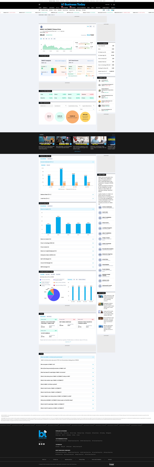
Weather (60, 10)
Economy (67, 433)
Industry (98, 7)
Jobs (79, 435)
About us (44, 459)
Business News (41, 14)
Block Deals (42, 316)
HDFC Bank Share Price (86, 440)
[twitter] (44, 444)
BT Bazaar (57, 0)
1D (41, 38)
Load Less (67, 341)
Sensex (58, 446)
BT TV (57, 7)
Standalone (50, 158)
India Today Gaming (73, 0)
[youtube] (41, 444)
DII (76, 279)
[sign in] (114, 4)
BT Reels (84, 10)
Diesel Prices (72, 10)
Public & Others (82, 279)
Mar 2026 (47, 274)
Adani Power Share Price (74, 440)
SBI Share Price (60, 454)
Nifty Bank (69, 446)
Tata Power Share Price (91, 454)
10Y (54, 38)
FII (74, 279)
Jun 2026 (42, 274)
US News (51, 10)
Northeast (67, 0)
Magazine (51, 7)
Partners (110, 459)
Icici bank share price (69, 454)
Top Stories (102, 293)
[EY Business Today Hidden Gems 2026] (112, 10)
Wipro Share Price (79, 454)
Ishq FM (97, 0)
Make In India (72, 7)
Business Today (52, 0)
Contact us (55, 459)
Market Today (59, 433)
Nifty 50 (63, 446)
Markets (45, 7)
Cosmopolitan (80, 0)
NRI (39, 10)
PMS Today (78, 10)
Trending (103, 433)
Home (40, 7)
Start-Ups (59, 435)
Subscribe (107, 4)
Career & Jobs (44, 10)
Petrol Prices (65, 10)
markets (46, 14)
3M (46, 38)
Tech (92, 7)
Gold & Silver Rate (81, 7)
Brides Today (92, 0)
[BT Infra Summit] (108, 10)
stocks (49, 14)
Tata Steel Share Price (97, 440)
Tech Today (73, 433)
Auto (74, 435)
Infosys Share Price (109, 452)
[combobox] (82, 106)
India (88, 7)
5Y (51, 38)
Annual (48, 165)
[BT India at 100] (103, 10)
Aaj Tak (101, 0)
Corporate (88, 433)
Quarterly (43, 165)
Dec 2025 (53, 274)
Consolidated (43, 158)
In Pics (55, 10)
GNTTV (104, 0)
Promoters (70, 279)
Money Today (106, 7)
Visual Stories (96, 433)
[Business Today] (73, 4)
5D (43, 38)
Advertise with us (68, 459)
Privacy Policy (82, 459)
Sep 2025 (58, 274)
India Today (62, 0)
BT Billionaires (64, 7)
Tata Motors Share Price (62, 440)
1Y (49, 38)
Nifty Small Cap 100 (78, 446)
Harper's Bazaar (86, 0)
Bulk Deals (49, 316)
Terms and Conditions (96, 459)
